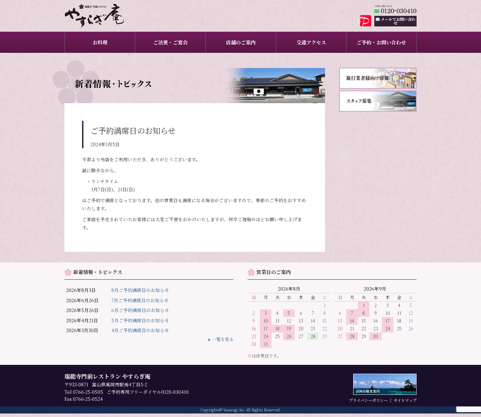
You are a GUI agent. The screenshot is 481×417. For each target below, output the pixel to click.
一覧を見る (222, 339)
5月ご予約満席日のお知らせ (140, 320)
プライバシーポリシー (368, 400)
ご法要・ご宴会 (170, 42)
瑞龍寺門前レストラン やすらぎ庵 (103, 16)
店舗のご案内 (241, 42)
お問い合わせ (398, 21)
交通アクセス (311, 42)
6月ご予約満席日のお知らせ (140, 310)
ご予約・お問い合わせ (381, 42)
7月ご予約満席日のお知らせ (140, 300)
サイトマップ (405, 400)
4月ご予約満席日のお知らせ (140, 330)
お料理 (100, 42)
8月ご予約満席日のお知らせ (140, 290)
